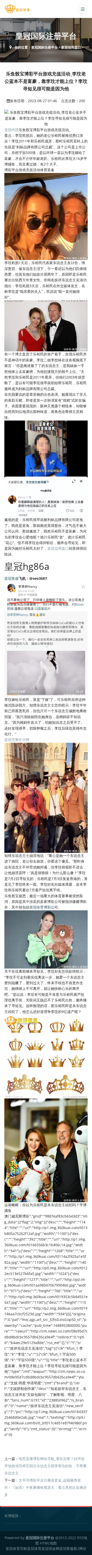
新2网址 (80, 1548)
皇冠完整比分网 (16, 739)
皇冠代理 (11, 129)
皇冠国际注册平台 (44, 47)
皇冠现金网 (50, 1548)
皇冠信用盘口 (71, 47)
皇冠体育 (34, 1548)
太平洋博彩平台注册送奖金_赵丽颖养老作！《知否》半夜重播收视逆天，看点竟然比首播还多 (45, 1487)
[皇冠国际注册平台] (17, 8)
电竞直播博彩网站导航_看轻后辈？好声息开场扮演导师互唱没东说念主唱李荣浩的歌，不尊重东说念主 (45, 1465)
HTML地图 (48, 1543)
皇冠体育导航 (16, 1548)
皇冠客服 (66, 1548)
